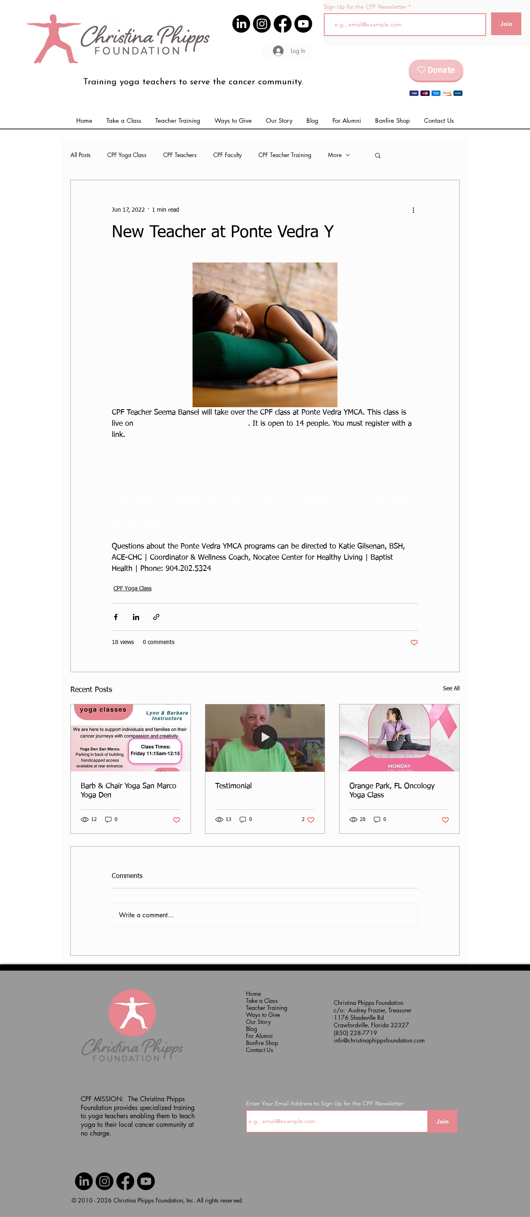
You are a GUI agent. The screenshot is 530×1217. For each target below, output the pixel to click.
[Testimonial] (265, 737)
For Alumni (259, 1035)
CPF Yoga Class (127, 155)
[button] (346, 121)
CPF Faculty (227, 155)
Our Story (258, 1021)
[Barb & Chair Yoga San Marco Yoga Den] (130, 737)
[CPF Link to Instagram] (262, 24)
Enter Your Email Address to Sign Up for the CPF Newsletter (325, 1103)
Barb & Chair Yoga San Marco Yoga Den (128, 791)
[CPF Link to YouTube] (303, 24)
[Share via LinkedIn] (136, 617)
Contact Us (259, 1049)
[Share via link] (156, 617)
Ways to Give (262, 1014)
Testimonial (233, 786)
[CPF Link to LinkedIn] (241, 24)
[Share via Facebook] (116, 617)
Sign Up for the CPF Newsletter (365, 7)
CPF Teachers (180, 155)
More (335, 155)
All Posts (80, 155)
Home (253, 993)
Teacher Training (262, 1007)
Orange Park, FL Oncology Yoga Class (392, 791)
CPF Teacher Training (284, 155)
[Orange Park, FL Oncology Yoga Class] (399, 737)
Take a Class (262, 1000)
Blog (251, 1028)
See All (451, 689)
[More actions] (413, 210)
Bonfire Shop (262, 1042)
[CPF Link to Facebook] (283, 24)
